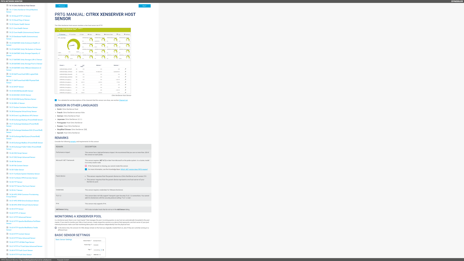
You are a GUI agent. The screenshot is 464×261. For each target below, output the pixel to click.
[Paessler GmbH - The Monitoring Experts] (457, 1)
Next (144, 6)
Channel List (123, 100)
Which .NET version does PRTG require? (134, 169)
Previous (62, 6)
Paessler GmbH (63, 260)
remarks (73, 141)
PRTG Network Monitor (9, 260)
